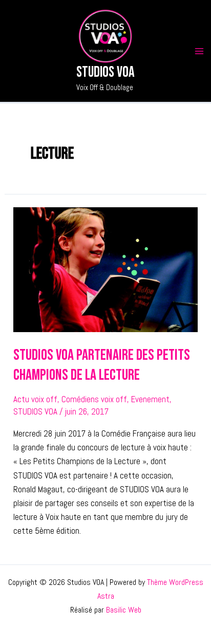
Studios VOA (105, 72)
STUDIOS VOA (35, 411)
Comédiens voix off (94, 399)
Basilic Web (123, 609)
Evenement (150, 399)
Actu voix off (35, 399)
